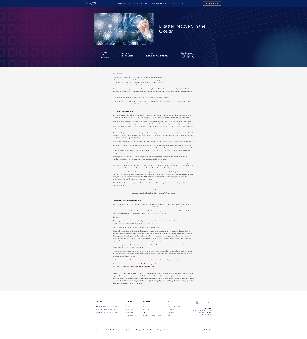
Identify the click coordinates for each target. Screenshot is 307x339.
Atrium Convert (130, 315)
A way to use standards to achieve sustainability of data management (135, 266)
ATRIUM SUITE (129, 306)
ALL (144, 306)
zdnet (149, 211)
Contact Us (172, 315)
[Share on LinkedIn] (188, 56)
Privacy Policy (131, 330)
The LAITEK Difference (175, 306)
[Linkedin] (97, 330)
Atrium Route (129, 312)
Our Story (171, 309)
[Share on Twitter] (192, 56)
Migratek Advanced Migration (106, 306)
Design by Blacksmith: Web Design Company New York (152, 330)
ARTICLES (146, 309)
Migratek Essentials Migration (107, 312)
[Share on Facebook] (183, 56)
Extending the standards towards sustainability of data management (135, 264)
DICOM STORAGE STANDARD (152, 315)
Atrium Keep (129, 309)
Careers (171, 312)
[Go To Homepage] (91, 3)
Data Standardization (160, 3)
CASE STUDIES (147, 312)
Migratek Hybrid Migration (105, 309)
